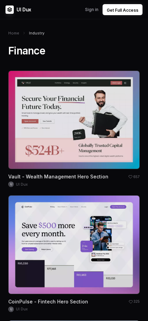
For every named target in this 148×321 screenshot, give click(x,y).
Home (13, 33)
